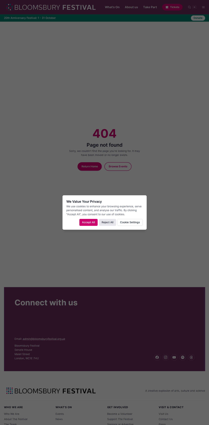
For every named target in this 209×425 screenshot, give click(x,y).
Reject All (107, 222)
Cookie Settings (130, 222)
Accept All (88, 222)
